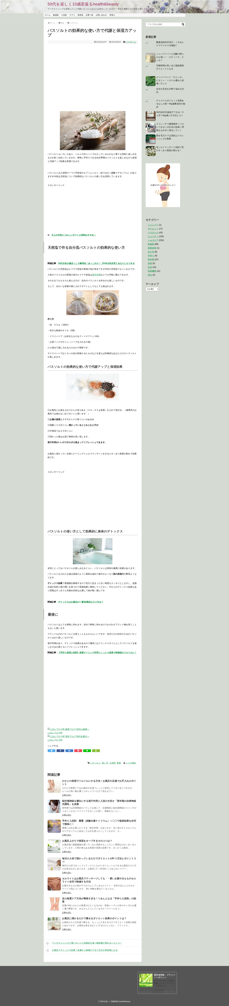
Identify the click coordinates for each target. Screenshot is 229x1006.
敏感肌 (56, 15)
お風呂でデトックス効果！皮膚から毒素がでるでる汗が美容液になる (85, 950)
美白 (150, 275)
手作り (151, 256)
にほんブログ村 (55, 733)
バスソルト (95, 763)
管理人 (112, 15)
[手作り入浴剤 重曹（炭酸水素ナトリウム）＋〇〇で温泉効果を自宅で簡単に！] (54, 826)
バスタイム (131, 42)
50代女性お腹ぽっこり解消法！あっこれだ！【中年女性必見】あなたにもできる (96, 263)
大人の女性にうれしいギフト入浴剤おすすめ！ (73, 235)
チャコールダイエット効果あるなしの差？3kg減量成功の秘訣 (170, 103)
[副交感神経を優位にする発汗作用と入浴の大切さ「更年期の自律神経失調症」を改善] (54, 806)
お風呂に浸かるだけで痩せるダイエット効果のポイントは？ (94, 918)
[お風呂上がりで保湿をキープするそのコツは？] (54, 846)
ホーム (47, 15)
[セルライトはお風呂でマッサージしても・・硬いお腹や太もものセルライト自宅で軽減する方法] (54, 884)
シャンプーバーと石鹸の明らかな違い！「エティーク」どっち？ (170, 57)
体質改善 (152, 248)
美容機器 (152, 271)
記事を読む (66, 795)
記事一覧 (89, 15)
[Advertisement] (93, 76)
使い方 (105, 763)
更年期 (151, 259)
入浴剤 (64, 15)
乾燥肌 (151, 244)
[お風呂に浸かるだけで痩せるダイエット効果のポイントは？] (54, 923)
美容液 (80, 15)
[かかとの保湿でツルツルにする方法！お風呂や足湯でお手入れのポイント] (54, 786)
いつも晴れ (131, 763)
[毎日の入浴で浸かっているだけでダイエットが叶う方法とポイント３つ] (54, 864)
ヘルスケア (153, 240)
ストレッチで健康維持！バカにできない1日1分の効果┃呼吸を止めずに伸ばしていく (170, 127)
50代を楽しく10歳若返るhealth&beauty (83, 4)
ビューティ (153, 236)
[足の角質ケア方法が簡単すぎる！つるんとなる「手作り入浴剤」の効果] (54, 904)
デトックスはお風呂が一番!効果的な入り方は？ (80, 602)
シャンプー (153, 225)
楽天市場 (96, 275)
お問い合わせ (101, 15)
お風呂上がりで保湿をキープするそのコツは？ (87, 841)
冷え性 (151, 252)
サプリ (72, 15)
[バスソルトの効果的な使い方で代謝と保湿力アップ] (69, 750)
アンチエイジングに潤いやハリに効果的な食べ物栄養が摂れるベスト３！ (87, 943)
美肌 (119, 763)
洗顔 (150, 263)
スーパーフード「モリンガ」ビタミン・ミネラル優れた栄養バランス (170, 80)
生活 (150, 267)
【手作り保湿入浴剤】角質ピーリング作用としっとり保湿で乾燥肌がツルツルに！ (97, 652)
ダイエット (153, 229)
